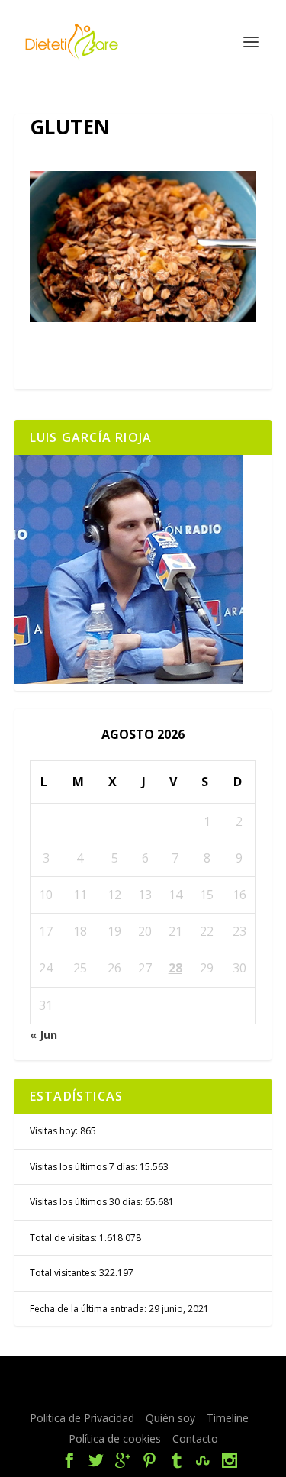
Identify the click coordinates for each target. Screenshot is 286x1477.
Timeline (228, 1418)
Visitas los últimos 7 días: (85, 1166)
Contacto (195, 1438)
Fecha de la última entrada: (89, 1308)
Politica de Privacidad (82, 1418)
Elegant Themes (152, 1377)
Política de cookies (115, 1438)
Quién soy (170, 1418)
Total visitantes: (64, 1272)
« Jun (43, 1034)
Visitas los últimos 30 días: (87, 1201)
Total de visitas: (64, 1237)
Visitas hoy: (55, 1130)
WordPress (154, 1394)
